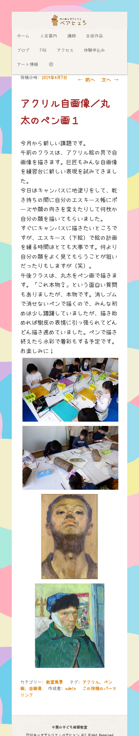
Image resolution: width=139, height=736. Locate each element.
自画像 (35, 688)
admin (70, 688)
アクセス (65, 50)
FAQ (43, 50)
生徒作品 (94, 36)
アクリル (90, 682)
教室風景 (54, 682)
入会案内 (48, 36)
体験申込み (94, 50)
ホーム (23, 36)
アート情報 (27, 64)
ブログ (23, 50)
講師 (71, 36)
